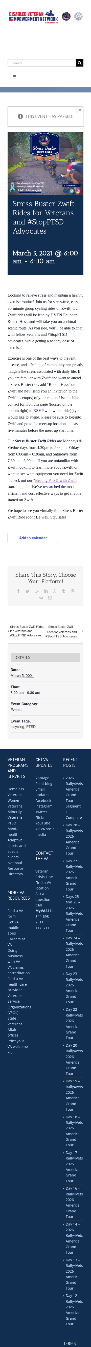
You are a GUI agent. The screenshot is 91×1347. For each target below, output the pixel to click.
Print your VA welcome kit (18, 1047)
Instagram (44, 806)
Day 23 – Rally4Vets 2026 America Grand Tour (73, 987)
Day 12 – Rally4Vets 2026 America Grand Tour (73, 1309)
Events (16, 709)
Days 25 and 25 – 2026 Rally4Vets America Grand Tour (73, 913)
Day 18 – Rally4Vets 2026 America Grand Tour (73, 1131)
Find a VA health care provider (17, 984)
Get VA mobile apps (13, 928)
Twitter (41, 812)
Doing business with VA (15, 956)
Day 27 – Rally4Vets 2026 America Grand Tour (73, 875)
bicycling (17, 726)
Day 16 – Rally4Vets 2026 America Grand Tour (73, 1202)
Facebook (43, 800)
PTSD (31, 726)
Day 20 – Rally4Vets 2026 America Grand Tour (73, 1059)
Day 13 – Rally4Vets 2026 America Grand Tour (73, 1274)
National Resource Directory (15, 868)
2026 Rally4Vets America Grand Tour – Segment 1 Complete (73, 797)
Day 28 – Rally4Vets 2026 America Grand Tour (73, 839)
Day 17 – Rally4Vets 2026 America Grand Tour (73, 1166)
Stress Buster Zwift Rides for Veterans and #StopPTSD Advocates (27, 630)
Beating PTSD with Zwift (56, 480)
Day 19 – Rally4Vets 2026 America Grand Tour (73, 1095)
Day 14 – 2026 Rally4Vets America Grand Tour (73, 1238)
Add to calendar (33, 537)
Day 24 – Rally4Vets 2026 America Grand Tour (73, 952)
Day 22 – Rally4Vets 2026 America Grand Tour (73, 1023)
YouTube (42, 823)
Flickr (39, 817)
